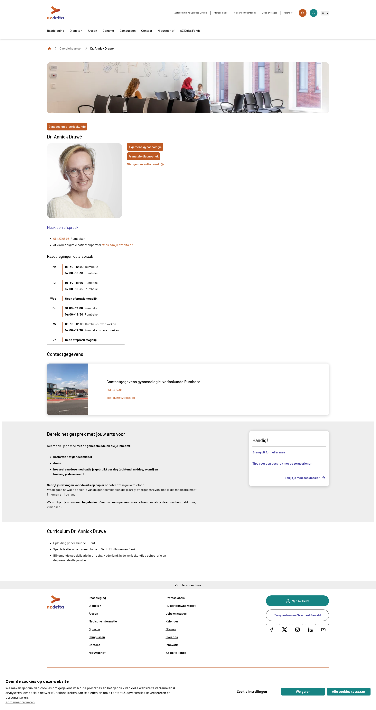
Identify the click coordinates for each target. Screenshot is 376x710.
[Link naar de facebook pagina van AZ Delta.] (271, 629)
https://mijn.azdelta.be (117, 245)
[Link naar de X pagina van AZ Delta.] (284, 629)
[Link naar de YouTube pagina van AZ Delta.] (323, 629)
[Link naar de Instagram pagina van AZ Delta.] (297, 629)
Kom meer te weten (20, 702)
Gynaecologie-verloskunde (67, 126)
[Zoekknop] (302, 13)
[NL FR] (325, 13)
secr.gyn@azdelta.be (121, 397)
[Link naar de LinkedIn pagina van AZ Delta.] (310, 629)
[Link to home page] (49, 48)
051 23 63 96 (61, 238)
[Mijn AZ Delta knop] (313, 13)
